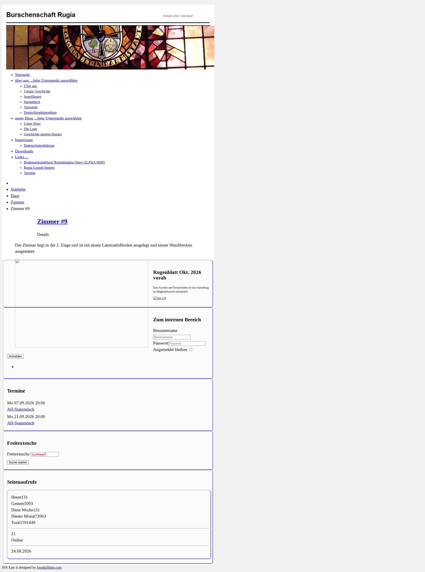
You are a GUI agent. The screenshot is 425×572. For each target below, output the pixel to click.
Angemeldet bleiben (170, 349)
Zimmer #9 (52, 221)
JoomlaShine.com (49, 567)
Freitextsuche (18, 454)
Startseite (18, 189)
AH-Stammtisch (20, 409)
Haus (15, 195)
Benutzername (165, 330)
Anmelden (15, 356)
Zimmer (17, 202)
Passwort (160, 343)
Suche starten (18, 462)
